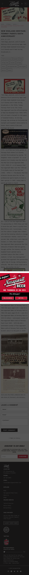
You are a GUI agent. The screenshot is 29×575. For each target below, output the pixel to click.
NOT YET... (21, 298)
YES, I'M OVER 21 (7, 298)
